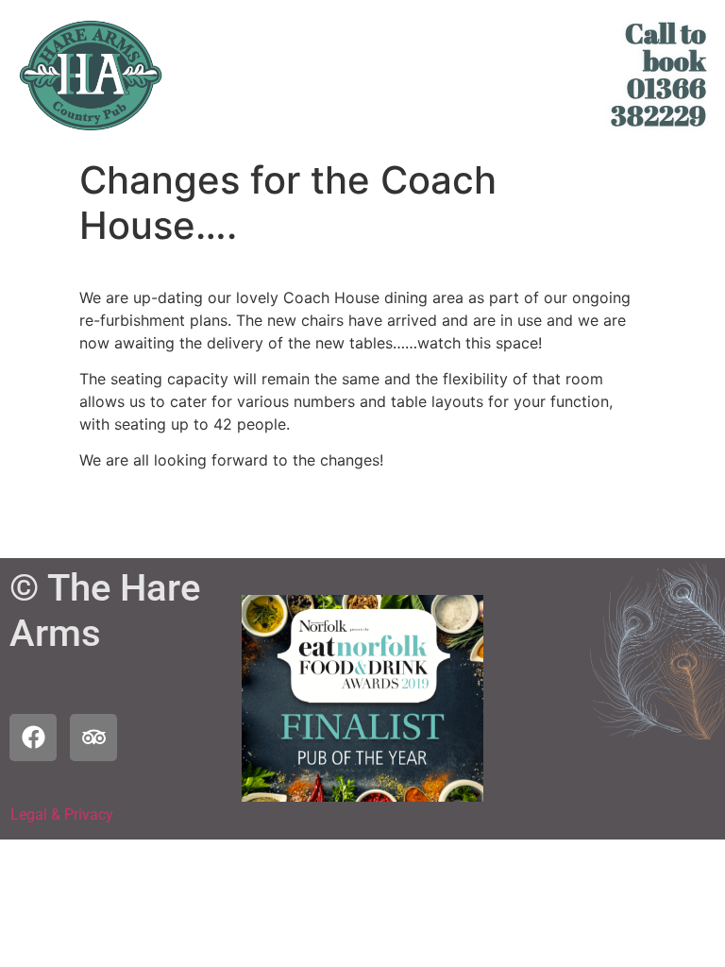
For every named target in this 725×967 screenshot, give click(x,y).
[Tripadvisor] (93, 737)
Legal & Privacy (61, 814)
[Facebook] (33, 737)
